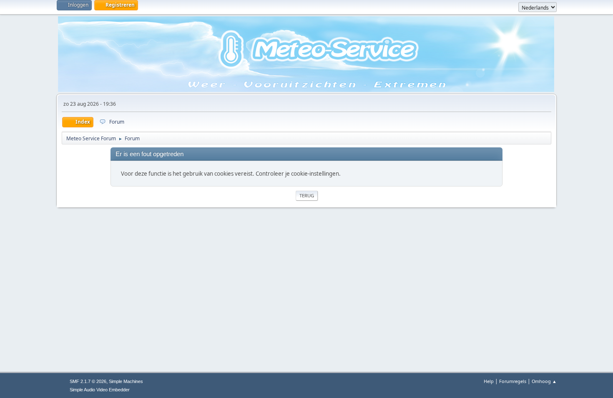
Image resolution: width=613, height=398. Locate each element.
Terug (306, 195)
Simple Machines (126, 381)
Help (489, 381)
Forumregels (512, 381)
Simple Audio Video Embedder (100, 389)
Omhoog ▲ (544, 381)
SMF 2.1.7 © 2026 (88, 381)
